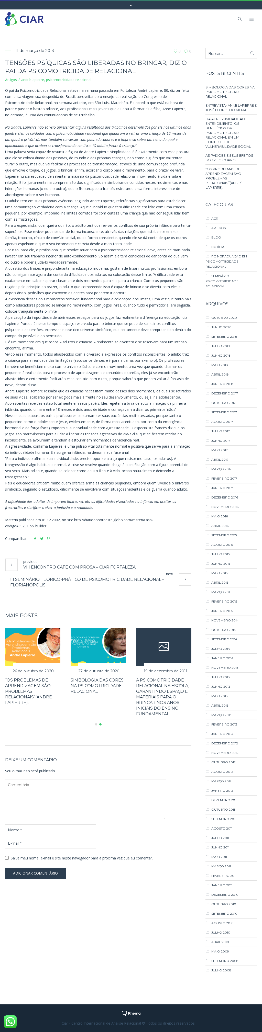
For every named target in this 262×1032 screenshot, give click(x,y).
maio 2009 (220, 951)
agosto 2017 (222, 422)
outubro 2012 (223, 762)
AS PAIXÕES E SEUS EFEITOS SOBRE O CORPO (229, 157)
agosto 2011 (221, 828)
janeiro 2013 (222, 734)
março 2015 (221, 592)
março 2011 (221, 866)
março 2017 (221, 469)
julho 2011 (220, 838)
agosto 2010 (222, 923)
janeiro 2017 (222, 488)
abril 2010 (220, 942)
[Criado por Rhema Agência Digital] (131, 1013)
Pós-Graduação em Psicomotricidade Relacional (226, 261)
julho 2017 (220, 431)
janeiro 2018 (222, 384)
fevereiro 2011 (223, 876)
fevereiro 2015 (224, 601)
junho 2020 (221, 327)
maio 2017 (219, 450)
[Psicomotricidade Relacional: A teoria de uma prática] (29, 647)
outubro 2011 (223, 809)
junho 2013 (220, 686)
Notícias (218, 247)
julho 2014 (220, 649)
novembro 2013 (224, 668)
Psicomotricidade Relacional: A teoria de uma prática (26, 686)
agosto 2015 (222, 545)
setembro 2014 (224, 639)
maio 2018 (219, 365)
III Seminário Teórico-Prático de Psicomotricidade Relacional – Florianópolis (87, 582)
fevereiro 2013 (224, 724)
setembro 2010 (224, 913)
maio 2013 (219, 696)
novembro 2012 (224, 753)
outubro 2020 (224, 318)
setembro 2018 (224, 336)
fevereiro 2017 (224, 478)
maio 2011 (219, 857)
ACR (214, 218)
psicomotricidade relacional (68, 79)
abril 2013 (219, 705)
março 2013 (221, 715)
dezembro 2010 (224, 895)
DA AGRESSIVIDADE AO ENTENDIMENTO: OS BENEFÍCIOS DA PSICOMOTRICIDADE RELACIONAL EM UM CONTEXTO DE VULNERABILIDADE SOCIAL (228, 133)
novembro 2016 (224, 507)
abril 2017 (219, 459)
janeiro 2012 (222, 790)
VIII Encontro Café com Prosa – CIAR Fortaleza (79, 567)
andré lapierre (32, 79)
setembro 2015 (224, 535)
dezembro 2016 (224, 497)
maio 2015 (219, 573)
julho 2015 (220, 554)
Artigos (11, 79)
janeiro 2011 (221, 885)
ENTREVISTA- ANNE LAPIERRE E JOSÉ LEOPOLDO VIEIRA (231, 107)
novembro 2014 (225, 620)
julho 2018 (220, 346)
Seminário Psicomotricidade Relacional (221, 281)
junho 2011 (220, 847)
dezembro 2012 (224, 743)
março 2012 (221, 781)
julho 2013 (220, 677)
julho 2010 (220, 932)
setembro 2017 (224, 412)
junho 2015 (220, 563)
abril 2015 (219, 582)
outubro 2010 (223, 904)
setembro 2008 (224, 961)
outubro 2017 (223, 403)
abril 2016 (219, 526)
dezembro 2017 (224, 393)
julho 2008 (221, 970)
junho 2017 (220, 441)
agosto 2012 (222, 772)
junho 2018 (221, 355)
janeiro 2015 (222, 611)
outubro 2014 (223, 630)
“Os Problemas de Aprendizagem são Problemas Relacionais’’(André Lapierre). (90, 691)
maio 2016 (219, 516)
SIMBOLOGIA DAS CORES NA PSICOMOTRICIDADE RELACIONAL (159, 686)
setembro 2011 (223, 819)
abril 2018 (220, 374)
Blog (216, 237)
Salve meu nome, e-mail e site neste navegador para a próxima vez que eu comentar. (82, 846)
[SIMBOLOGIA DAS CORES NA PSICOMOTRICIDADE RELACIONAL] (160, 647)
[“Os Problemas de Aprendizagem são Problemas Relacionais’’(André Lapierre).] (95, 647)
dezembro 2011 (224, 800)
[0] (175, 51)
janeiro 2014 (222, 658)
